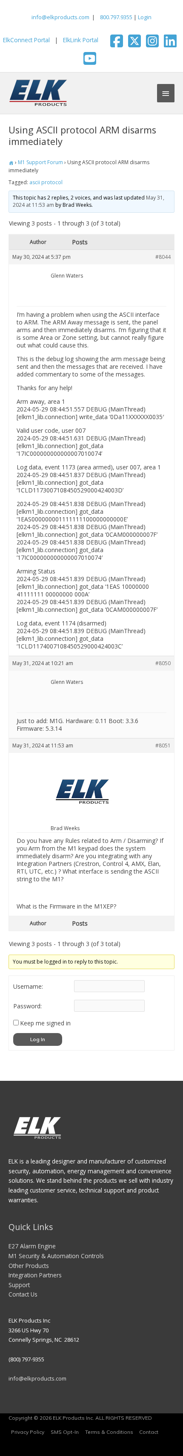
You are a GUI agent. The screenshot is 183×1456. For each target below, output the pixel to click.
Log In (37, 1039)
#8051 (163, 745)
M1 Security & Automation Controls (56, 1256)
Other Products (29, 1266)
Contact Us (23, 1294)
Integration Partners (35, 1275)
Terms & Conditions (109, 1432)
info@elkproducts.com (60, 17)
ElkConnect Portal (26, 40)
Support (19, 1285)
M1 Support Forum (40, 162)
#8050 (163, 663)
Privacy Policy (27, 1432)
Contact (148, 1432)
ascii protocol (46, 182)
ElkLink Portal (80, 40)
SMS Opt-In (65, 1432)
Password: (27, 1006)
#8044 (163, 257)
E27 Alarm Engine (32, 1246)
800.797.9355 (115, 17)
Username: (28, 986)
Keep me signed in (45, 1023)
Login (145, 17)
